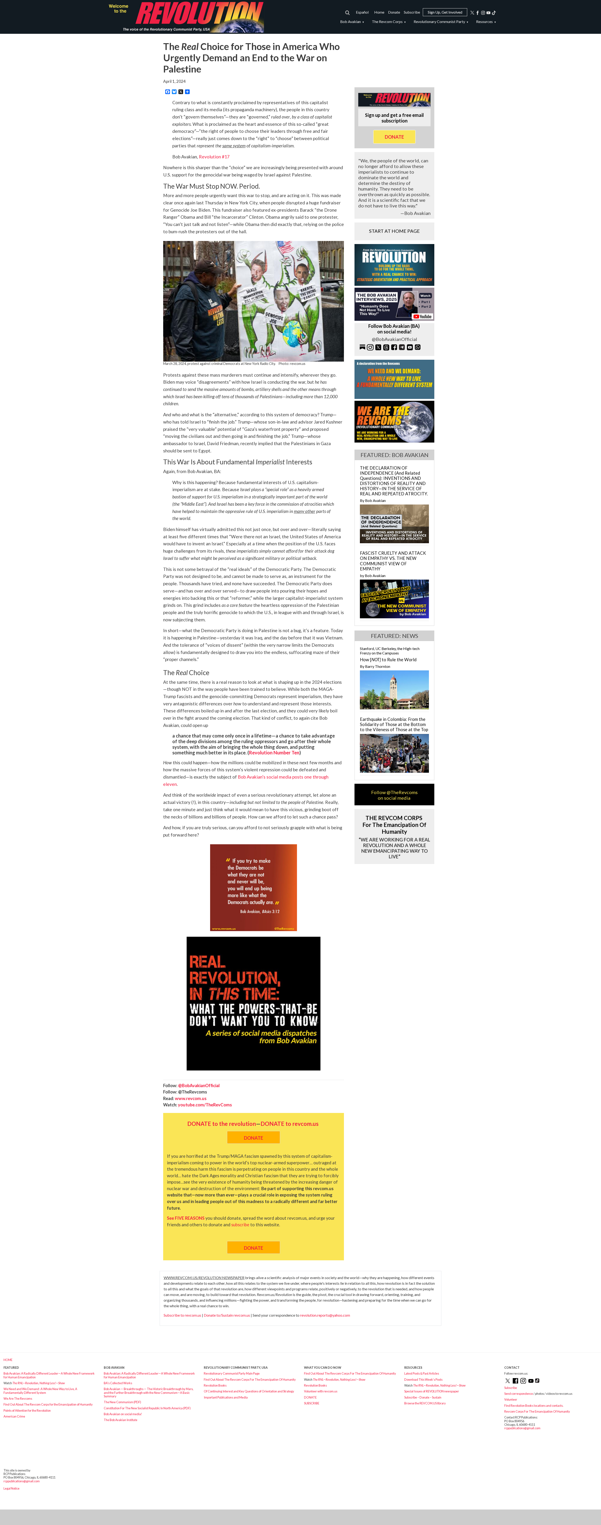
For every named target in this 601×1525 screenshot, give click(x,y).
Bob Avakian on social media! (123, 1414)
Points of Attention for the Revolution (27, 1410)
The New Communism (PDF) (122, 1402)
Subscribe (412, 12)
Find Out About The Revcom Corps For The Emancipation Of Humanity (250, 1379)
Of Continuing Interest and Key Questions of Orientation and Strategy (249, 1391)
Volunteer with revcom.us (320, 1391)
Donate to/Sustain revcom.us (227, 1315)
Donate (394, 12)
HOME (8, 1360)
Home (379, 12)
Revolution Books (215, 1385)
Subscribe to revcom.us (182, 1315)
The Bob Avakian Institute (120, 1420)
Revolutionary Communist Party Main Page (232, 1373)
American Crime (14, 1416)
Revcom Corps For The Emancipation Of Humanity (537, 1411)
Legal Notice (11, 1488)
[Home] (184, 17)
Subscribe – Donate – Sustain (422, 1397)
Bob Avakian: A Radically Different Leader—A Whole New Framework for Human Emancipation (49, 1375)
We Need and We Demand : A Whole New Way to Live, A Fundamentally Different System (40, 1390)
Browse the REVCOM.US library (425, 1403)
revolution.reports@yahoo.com (325, 1315)
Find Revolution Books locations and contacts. (533, 1405)
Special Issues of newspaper (431, 1391)
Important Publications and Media (226, 1397)
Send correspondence (518, 1393)
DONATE (310, 1397)
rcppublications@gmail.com (522, 1428)
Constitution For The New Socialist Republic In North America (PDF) (147, 1408)
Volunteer (510, 1399)
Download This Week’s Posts (423, 1379)
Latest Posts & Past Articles (421, 1373)
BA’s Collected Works (118, 1383)
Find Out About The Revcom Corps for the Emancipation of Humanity (48, 1404)
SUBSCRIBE (311, 1403)
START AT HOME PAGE (394, 231)
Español (362, 12)
